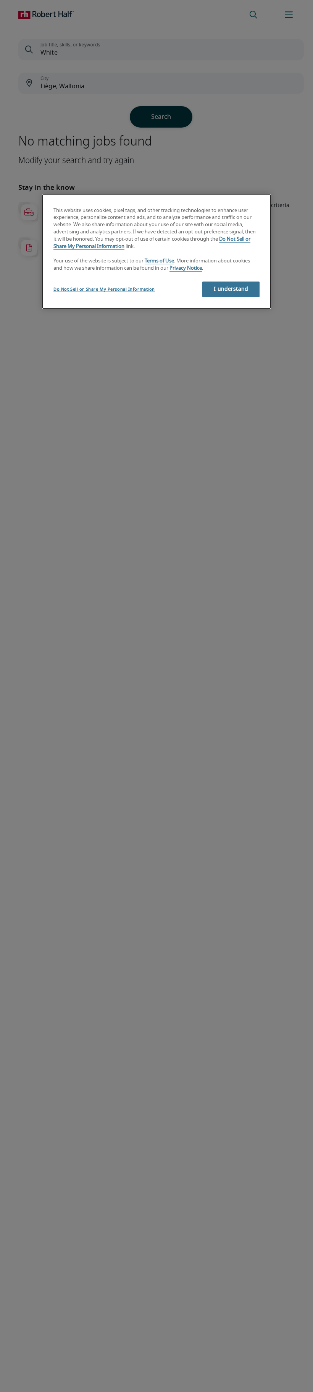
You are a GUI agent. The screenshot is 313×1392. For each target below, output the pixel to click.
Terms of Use (159, 261)
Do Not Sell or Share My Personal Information (104, 289)
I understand (231, 288)
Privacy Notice (185, 268)
